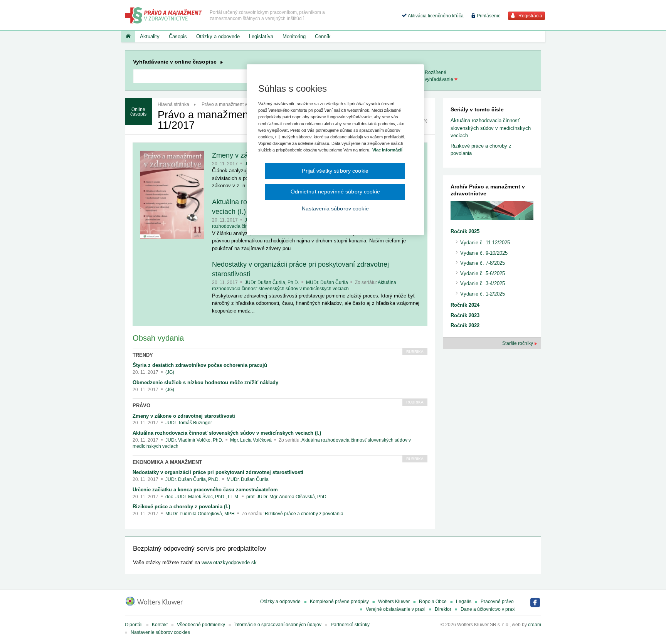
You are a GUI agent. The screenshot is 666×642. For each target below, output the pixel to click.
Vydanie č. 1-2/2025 (482, 294)
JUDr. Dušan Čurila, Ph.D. (272, 282)
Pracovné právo (497, 601)
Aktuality (150, 36)
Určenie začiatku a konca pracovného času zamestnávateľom (205, 489)
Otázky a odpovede (218, 36)
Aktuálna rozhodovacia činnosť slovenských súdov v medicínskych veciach (304, 285)
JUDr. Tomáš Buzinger (188, 422)
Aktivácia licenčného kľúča (435, 15)
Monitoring (294, 36)
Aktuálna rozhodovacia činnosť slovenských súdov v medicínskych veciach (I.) (227, 433)
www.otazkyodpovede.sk (229, 562)
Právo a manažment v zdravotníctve (239, 104)
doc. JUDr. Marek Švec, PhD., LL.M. (202, 496)
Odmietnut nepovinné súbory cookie (335, 191)
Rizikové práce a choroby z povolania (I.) (181, 506)
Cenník (323, 36)
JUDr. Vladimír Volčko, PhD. (194, 440)
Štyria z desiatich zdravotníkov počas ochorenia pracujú (200, 365)
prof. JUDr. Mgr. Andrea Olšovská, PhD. (287, 496)
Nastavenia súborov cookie (335, 208)
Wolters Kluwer (394, 601)
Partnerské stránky (350, 624)
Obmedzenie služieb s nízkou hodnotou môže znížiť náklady (205, 382)
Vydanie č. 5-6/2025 (482, 273)
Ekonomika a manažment (167, 462)
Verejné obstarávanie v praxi (396, 609)
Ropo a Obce (433, 601)
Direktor (443, 609)
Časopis (178, 36)
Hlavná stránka (173, 104)
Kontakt (160, 624)
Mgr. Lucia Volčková (251, 440)
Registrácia (529, 15)
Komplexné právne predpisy (339, 601)
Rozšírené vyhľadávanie (439, 76)
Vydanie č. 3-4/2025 (482, 283)
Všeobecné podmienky (201, 624)
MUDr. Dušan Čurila (327, 282)
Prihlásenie (488, 15)
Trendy (143, 355)
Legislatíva (261, 36)
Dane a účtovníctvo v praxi (488, 609)
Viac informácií (387, 150)
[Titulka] (128, 36)
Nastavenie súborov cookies (160, 632)
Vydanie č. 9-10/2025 (484, 253)
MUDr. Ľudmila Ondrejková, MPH (200, 513)
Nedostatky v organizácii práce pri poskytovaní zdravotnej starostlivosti (218, 472)
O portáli (134, 624)
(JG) (169, 372)
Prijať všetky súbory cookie (335, 171)
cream (534, 624)
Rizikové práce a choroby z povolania (304, 513)
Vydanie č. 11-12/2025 (485, 242)
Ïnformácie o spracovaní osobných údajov (277, 624)
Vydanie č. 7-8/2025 (482, 263)
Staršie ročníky (518, 343)
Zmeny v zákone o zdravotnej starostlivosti (184, 416)
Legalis (463, 601)
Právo (141, 405)
